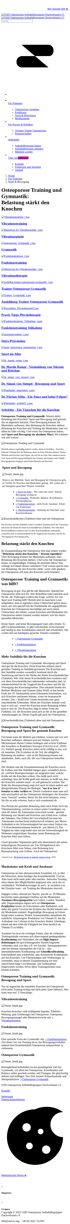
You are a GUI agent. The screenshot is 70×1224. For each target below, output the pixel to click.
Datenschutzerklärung (13, 1099)
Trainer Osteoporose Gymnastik (23, 289)
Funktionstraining (14, 262)
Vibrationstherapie (14, 275)
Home (11, 175)
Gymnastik (9, 249)
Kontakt (5, 1090)
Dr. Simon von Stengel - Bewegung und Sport (33, 383)
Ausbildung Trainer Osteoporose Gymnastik (32, 301)
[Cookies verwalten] (35, 1169)
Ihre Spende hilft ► (58, 8)
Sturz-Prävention (13, 341)
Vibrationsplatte (12, 236)
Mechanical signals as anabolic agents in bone (32, 857)
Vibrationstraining (14, 223)
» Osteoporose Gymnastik (29, 638)
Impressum (7, 1096)
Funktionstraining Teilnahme (21, 328)
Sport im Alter (11, 354)
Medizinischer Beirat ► (14, 1175)
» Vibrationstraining (25, 510)
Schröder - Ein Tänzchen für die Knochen (30, 410)
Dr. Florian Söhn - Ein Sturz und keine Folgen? (34, 396)
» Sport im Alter (24, 492)
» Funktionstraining (25, 504)
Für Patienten (15, 178)
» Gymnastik (22, 498)
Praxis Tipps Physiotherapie (21, 315)
